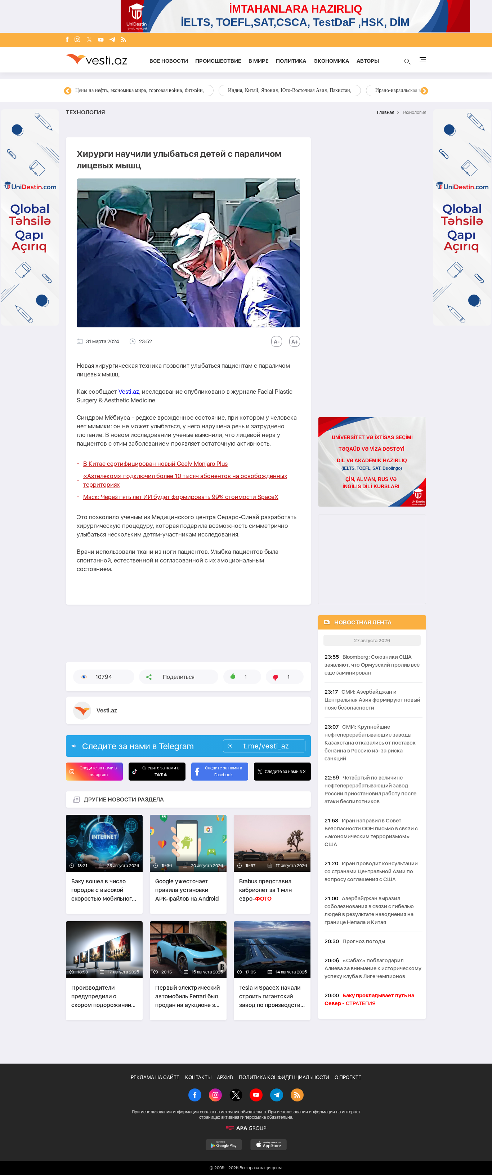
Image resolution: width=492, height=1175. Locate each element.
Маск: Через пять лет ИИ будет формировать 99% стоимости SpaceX (180, 496)
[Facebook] (67, 40)
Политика (291, 61)
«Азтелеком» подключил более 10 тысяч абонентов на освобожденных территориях (185, 480)
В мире (259, 61)
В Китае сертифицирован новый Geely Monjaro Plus (155, 463)
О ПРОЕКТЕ (348, 1077)
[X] (235, 1095)
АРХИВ (225, 1077)
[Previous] (67, 91)
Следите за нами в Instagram (98, 771)
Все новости (168, 61)
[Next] (424, 91)
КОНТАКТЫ (198, 1077)
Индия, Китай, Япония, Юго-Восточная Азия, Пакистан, (290, 90)
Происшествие (218, 61)
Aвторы (368, 61)
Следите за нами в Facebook (223, 771)
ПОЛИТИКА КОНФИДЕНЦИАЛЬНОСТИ (284, 1077)
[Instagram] (77, 40)
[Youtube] (101, 40)
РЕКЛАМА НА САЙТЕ (155, 1077)
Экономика (331, 61)
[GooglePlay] (224, 1144)
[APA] (246, 1128)
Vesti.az (128, 391)
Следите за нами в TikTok (160, 771)
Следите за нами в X (285, 771)
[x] (89, 40)
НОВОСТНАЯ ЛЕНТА (363, 622)
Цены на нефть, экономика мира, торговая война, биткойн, (139, 90)
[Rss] (123, 40)
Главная (385, 112)
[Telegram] (112, 40)
